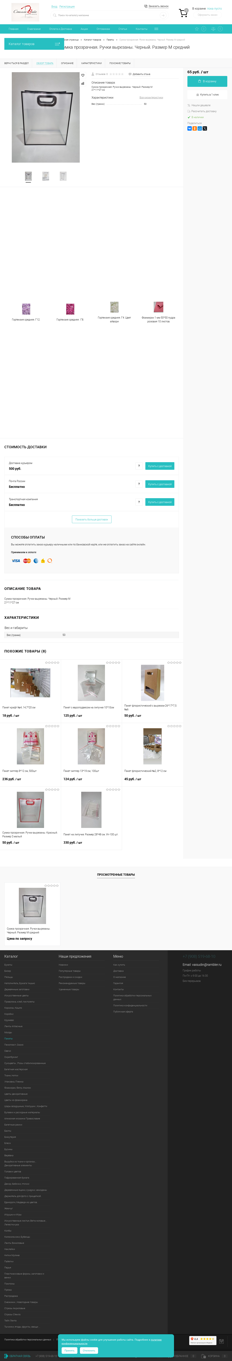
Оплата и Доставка (60, 28)
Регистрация (67, 6)
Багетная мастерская (16, 1069)
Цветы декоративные (16, 1094)
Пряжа (8, 1289)
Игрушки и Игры (13, 1214)
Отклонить (89, 1350)
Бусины (8, 1149)
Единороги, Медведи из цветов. (21, 1202)
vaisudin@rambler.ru (206, 964)
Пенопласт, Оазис (14, 1044)
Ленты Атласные (13, 1026)
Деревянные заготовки (16, 989)
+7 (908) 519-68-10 (199, 956)
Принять (69, 1350)
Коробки (8, 1014)
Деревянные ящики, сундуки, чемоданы (25, 1190)
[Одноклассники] (194, 128)
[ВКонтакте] (189, 128)
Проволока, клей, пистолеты (19, 1001)
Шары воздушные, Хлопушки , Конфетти (25, 1106)
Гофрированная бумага (16, 1177)
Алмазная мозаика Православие (22, 1118)
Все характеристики (151, 97)
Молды (8, 1032)
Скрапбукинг (11, 1057)
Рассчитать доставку (204, 111)
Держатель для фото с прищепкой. (22, 1196)
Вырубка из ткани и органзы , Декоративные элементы (20, 1163)
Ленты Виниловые (14, 1243)
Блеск (7, 1143)
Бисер (7, 971)
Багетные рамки (13, 1124)
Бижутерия (10, 1137)
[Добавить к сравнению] (83, 83)
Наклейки (9, 1249)
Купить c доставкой (160, 466)
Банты (7, 1130)
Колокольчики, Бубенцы (17, 1236)
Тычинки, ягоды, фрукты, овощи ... (22, 1326)
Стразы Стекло (12, 1314)
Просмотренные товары (116, 875)
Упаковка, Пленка (13, 1081)
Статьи (123, 28)
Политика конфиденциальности (130, 1005)
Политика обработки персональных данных (132, 997)
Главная (13, 28)
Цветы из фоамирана (15, 1100)
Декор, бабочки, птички (16, 1183)
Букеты (8, 964)
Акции (84, 28)
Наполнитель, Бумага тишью (19, 983)
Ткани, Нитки (11, 1075)
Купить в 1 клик (209, 94)
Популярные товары (70, 971)
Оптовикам (103, 28)
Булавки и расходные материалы (22, 1112)
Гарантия (118, 983)
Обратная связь (20, 1356)
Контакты (142, 28)
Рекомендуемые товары (72, 983)
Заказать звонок (159, 6)
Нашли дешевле (201, 105)
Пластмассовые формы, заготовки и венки (24, 1275)
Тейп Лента (10, 1320)
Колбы (7, 1230)
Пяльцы (8, 977)
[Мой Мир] (200, 128)
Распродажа (11, 1296)
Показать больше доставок (91, 519)
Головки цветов (12, 1171)
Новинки (63, 964)
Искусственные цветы (16, 995)
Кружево (9, 1020)
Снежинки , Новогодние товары (21, 1302)
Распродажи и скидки (70, 977)
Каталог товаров (21, 44)
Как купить (119, 964)
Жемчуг (8, 1208)
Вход (54, 6)
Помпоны (9, 1283)
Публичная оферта (123, 1011)
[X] (205, 128)
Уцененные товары (69, 989)
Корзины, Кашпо (13, 1007)
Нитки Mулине (12, 1255)
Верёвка (8, 1155)
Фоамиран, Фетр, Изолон (17, 1087)
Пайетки (8, 1261)
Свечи (7, 1051)
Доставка (118, 971)
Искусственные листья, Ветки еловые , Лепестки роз (25, 1222)
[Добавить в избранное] (83, 75)
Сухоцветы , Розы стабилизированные (25, 1063)
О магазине (34, 28)
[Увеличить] (46, 117)
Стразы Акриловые (14, 1308)
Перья (7, 1267)
